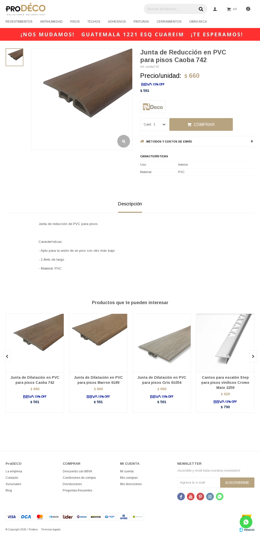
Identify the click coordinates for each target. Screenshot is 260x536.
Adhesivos (117, 21)
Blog (9, 490)
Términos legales (50, 529)
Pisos (75, 21)
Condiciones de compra (79, 477)
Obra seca (198, 21)
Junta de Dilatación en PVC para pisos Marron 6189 (98, 380)
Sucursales (13, 484)
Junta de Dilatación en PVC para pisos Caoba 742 (34, 380)
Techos (93, 21)
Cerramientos (169, 21)
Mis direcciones (131, 484)
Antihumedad (51, 21)
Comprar (204, 124)
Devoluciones (72, 484)
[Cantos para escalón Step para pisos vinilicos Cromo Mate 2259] (225, 343)
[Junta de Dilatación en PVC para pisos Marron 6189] (98, 343)
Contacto (12, 477)
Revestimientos (19, 21)
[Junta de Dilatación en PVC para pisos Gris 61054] (162, 343)
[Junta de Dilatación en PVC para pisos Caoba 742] (35, 343)
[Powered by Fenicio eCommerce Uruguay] (246, 529)
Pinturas (141, 21)
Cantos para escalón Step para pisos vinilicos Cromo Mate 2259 (225, 382)
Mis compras (129, 477)
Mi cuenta (127, 471)
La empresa (14, 471)
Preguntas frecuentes (77, 490)
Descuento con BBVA (77, 471)
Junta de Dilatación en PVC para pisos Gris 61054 (161, 380)
